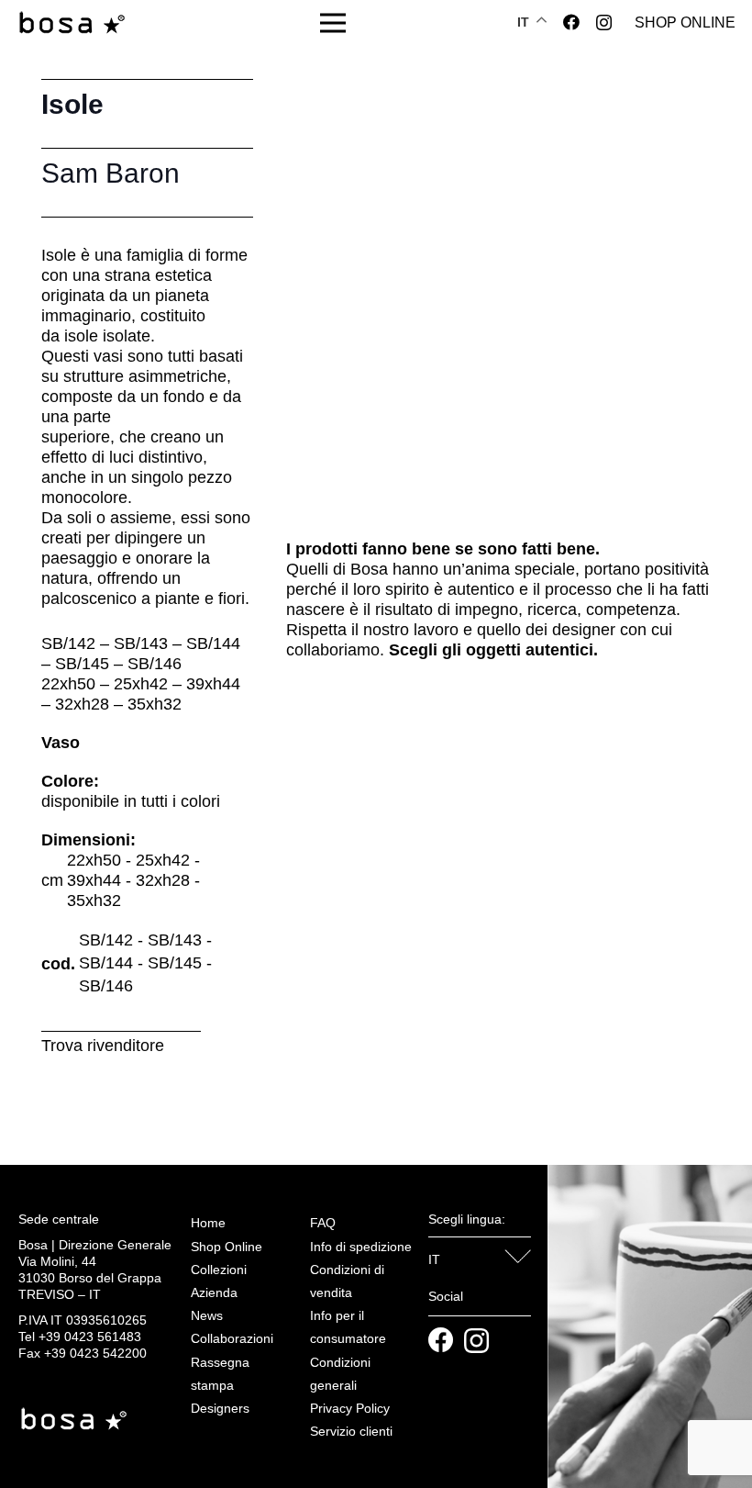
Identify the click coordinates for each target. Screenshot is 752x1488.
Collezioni (219, 1269)
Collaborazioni (232, 1338)
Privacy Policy (350, 1408)
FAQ (323, 1222)
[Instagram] (604, 23)
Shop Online (226, 1246)
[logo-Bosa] (72, 23)
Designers (220, 1408)
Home (208, 1222)
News (207, 1315)
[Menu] (333, 23)
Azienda (214, 1292)
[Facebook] (571, 22)
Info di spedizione (361, 1246)
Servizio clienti (351, 1431)
